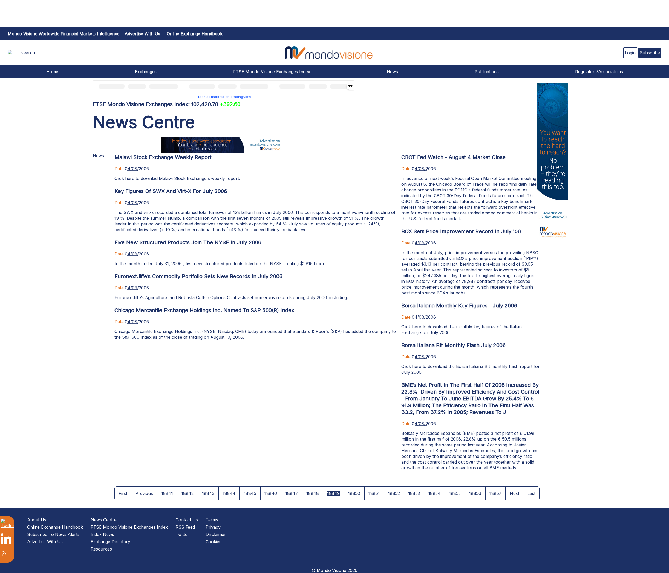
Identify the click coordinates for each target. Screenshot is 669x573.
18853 (414, 493)
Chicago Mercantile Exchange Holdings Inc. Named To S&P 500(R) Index (204, 310)
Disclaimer (216, 534)
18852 (394, 493)
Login (630, 52)
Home (52, 71)
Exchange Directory (110, 541)
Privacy (213, 527)
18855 (455, 493)
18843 (208, 493)
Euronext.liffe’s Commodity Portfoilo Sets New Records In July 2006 (198, 276)
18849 (333, 493)
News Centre (104, 519)
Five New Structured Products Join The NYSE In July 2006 (187, 242)
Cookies (213, 541)
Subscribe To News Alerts (53, 534)
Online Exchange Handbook (194, 33)
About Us (36, 519)
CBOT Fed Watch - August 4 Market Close (453, 157)
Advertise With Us (45, 541)
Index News (102, 534)
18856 (475, 493)
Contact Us (187, 519)
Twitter (182, 534)
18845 (250, 493)
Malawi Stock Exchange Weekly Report (163, 157)
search (28, 52)
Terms (212, 519)
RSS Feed (185, 527)
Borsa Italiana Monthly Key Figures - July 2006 (459, 305)
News (392, 71)
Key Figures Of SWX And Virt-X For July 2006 (170, 191)
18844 (229, 493)
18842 (187, 493)
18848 (312, 493)
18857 (495, 493)
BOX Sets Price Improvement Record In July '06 (461, 231)
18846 (270, 493)
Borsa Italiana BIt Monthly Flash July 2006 (453, 345)
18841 (167, 493)
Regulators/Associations (599, 71)
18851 (374, 493)
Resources (101, 549)
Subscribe (650, 52)
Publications (487, 71)
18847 (291, 493)
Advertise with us (142, 33)
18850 (354, 493)
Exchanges (146, 71)
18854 (434, 493)
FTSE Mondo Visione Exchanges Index (271, 71)
